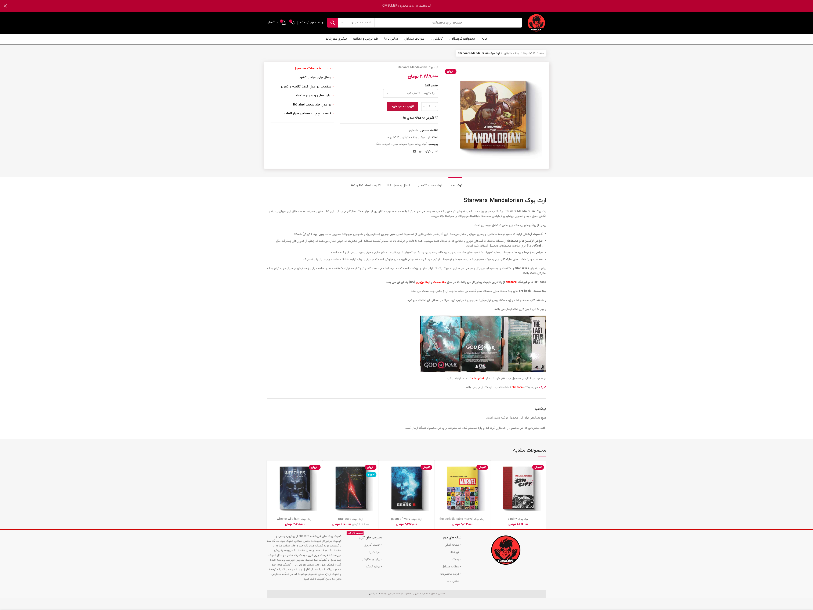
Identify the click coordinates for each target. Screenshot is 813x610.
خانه (541, 53)
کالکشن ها (529, 53)
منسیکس (374, 593)
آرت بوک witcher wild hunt (295, 519)
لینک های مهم (452, 537)
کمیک (386, 144)
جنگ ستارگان (511, 53)
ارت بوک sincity (518, 519)
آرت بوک (425, 137)
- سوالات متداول (451, 566)
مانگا (378, 144)
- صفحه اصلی (453, 544)
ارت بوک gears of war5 (406, 519)
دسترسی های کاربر (364, 537)
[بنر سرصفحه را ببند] (5, 6)
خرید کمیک (407, 144)
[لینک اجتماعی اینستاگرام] (420, 151)
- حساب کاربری (373, 544)
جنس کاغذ (431, 85)
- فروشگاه (455, 552)
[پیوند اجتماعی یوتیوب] (415, 151)
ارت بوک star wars (350, 519)
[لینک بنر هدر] (413, 6)
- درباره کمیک (374, 566)
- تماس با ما (454, 581)
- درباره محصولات (450, 573)
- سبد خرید (375, 552)
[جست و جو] (332, 23)
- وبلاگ (456, 559)
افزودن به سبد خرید (402, 106)
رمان (395, 144)
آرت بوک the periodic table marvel (462, 519)
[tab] (455, 183)
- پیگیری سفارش (372, 559)
